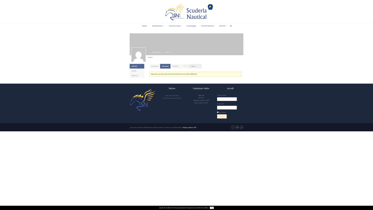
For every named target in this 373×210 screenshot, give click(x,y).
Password (220, 104)
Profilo (133, 71)
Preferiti (175, 66)
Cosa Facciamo (174, 26)
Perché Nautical (207, 26)
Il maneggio (191, 26)
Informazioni (157, 26)
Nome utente (221, 95)
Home (144, 26)
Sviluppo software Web (189, 127)
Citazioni (165, 66)
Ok (212, 208)
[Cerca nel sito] (231, 26)
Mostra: (186, 66)
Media (134, 75)
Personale (154, 66)
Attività (222, 26)
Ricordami (222, 112)
